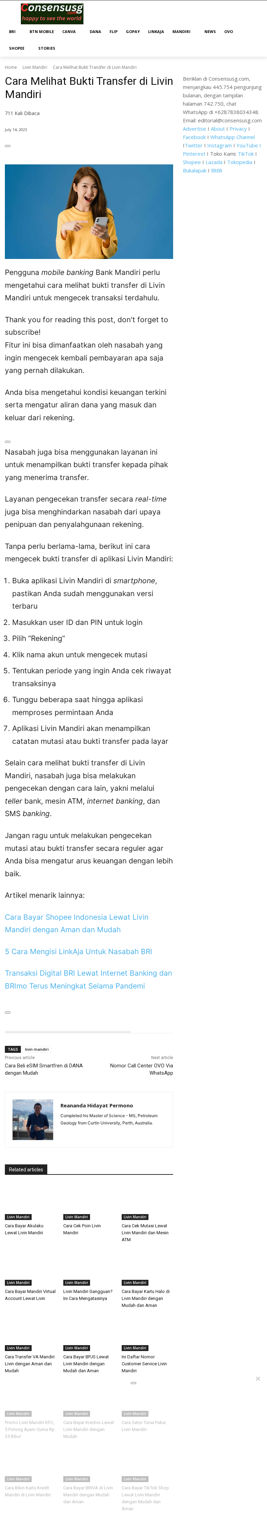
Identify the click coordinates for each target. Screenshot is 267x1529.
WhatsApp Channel (232, 136)
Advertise (194, 128)
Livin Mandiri (35, 67)
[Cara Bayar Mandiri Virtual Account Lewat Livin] (30, 1268)
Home (11, 67)
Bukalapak (195, 170)
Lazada (213, 161)
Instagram (219, 145)
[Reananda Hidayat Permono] (33, 1119)
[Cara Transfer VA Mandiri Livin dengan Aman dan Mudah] (30, 1333)
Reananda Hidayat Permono (96, 1105)
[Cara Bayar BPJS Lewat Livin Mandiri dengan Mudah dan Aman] (89, 1333)
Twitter (194, 145)
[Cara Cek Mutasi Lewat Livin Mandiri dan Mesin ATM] (147, 1202)
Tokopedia (239, 161)
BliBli (216, 170)
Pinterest (194, 153)
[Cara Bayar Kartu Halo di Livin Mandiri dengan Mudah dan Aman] (147, 1268)
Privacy (238, 128)
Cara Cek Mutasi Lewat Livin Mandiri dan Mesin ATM (145, 1232)
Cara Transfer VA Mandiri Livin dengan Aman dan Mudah (30, 1363)
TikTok (246, 153)
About (218, 128)
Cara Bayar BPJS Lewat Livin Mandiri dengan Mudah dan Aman (86, 1363)
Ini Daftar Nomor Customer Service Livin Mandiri (144, 1363)
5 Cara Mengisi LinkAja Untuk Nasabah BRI (78, 951)
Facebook (194, 136)
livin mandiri (37, 1049)
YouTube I (248, 145)
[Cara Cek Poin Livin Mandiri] (89, 1202)
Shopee (192, 161)
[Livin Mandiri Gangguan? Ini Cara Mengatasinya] (89, 1268)
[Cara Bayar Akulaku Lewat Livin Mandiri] (30, 1202)
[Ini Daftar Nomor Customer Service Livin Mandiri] (147, 1333)
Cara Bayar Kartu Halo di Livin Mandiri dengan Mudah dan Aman (146, 1298)
